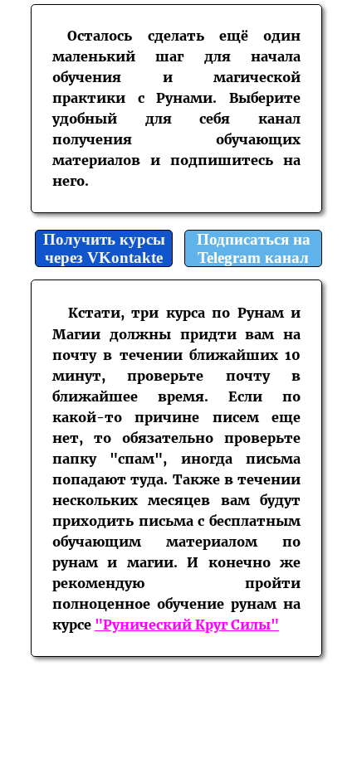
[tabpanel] (176, 109)
